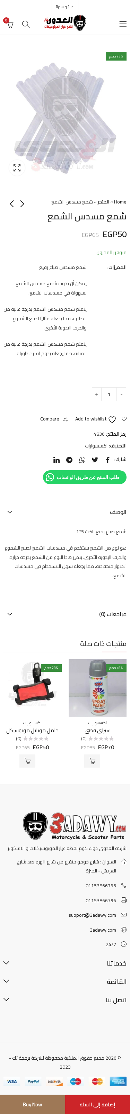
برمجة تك (21, 1057)
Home (120, 201)
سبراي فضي (98, 730)
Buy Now (32, 1104)
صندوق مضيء (17, 168)
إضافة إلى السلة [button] (92, 761)
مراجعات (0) (113, 614)
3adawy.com (103, 929)
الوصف (118, 512)
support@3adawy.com (92, 915)
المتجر (103, 201)
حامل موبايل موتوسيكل (32, 730)
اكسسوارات (96, 445)
